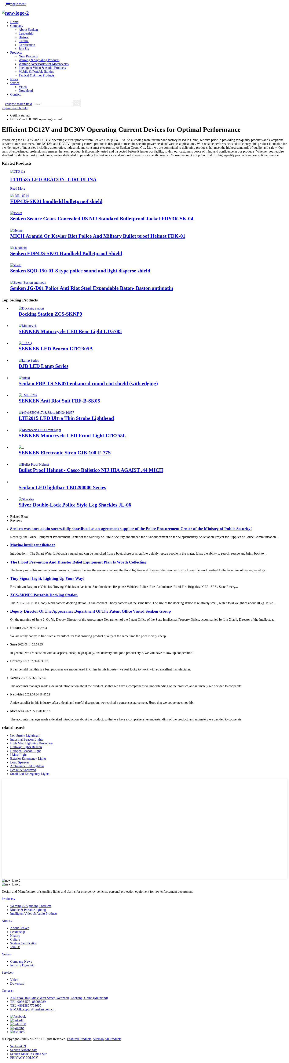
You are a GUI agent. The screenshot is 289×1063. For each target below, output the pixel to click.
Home (14, 22)
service (14, 83)
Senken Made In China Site (28, 1054)
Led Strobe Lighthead (24, 735)
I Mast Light (18, 754)
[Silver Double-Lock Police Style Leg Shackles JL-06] (26, 499)
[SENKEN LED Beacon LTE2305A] (25, 343)
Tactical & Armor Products (36, 75)
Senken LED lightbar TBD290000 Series (62, 487)
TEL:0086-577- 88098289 (28, 1001)
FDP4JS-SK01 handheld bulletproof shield (56, 201)
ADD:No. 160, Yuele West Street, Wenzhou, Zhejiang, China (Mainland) (59, 998)
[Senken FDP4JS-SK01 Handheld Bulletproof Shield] (18, 248)
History (24, 37)
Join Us (24, 48)
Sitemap (98, 1039)
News (14, 79)
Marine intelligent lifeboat (32, 545)
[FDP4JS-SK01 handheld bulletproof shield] (19, 195)
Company (16, 26)
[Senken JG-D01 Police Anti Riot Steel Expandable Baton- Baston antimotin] (28, 282)
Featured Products (79, 1039)
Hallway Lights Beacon (26, 747)
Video (23, 87)
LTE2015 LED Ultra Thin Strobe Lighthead (66, 418)
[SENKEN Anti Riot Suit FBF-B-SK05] (28, 395)
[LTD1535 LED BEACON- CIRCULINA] (17, 171)
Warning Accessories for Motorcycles (44, 64)
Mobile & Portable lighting (36, 71)
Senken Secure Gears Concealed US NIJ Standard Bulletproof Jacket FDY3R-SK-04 (101, 218)
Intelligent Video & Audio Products (42, 67)
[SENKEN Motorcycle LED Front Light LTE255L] (40, 430)
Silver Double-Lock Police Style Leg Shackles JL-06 (75, 505)
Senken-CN (18, 1046)
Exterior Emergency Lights (28, 758)
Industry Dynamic (22, 965)
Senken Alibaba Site (23, 1050)
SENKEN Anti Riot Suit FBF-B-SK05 (59, 401)
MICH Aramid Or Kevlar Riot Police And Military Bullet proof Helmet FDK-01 (97, 236)
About (6, 921)
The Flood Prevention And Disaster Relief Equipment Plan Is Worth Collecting (78, 562)
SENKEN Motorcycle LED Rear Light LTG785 (70, 331)
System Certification (23, 943)
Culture (24, 41)
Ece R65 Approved (23, 770)
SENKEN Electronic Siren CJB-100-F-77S (65, 452)
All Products (113, 1039)
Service (7, 972)
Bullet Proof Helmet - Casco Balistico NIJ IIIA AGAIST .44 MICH (91, 470)
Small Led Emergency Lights (29, 774)
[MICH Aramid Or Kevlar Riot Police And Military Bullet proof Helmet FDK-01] (16, 230)
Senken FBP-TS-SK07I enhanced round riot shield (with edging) (88, 383)
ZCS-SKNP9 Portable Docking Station (44, 595)
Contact (15, 94)
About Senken (28, 29)
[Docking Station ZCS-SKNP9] (31, 308)
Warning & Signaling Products (39, 60)
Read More (17, 188)
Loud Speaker (19, 762)
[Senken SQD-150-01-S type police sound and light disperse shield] (15, 265)
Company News (21, 961)
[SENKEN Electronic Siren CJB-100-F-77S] (21, 447)
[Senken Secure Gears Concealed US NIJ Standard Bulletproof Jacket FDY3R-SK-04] (16, 213)
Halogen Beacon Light (25, 751)
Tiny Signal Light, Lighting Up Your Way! (47, 578)
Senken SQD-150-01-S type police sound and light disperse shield (80, 270)
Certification (27, 45)
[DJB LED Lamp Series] (29, 360)
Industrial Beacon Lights (26, 739)
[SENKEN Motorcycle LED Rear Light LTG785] (28, 326)
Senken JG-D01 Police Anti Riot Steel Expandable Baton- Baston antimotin (91, 288)
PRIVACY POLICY (24, 1057)
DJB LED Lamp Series (43, 366)
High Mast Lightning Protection (31, 743)
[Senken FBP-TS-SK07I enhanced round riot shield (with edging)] (24, 378)
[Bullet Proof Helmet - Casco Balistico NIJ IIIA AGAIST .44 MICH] (34, 464)
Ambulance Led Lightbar (27, 766)
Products (16, 52)
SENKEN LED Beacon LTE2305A (56, 348)
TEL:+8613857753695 (25, 1005)
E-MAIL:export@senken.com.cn (32, 1009)
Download (26, 90)
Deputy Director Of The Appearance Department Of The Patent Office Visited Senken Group (90, 611)
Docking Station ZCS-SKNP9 (50, 314)
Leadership (26, 33)
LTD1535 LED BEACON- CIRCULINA (53, 179)
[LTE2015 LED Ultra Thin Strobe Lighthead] (46, 412)
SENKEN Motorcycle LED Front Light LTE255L (72, 435)
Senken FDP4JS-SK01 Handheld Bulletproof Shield (66, 253)
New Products (28, 56)
